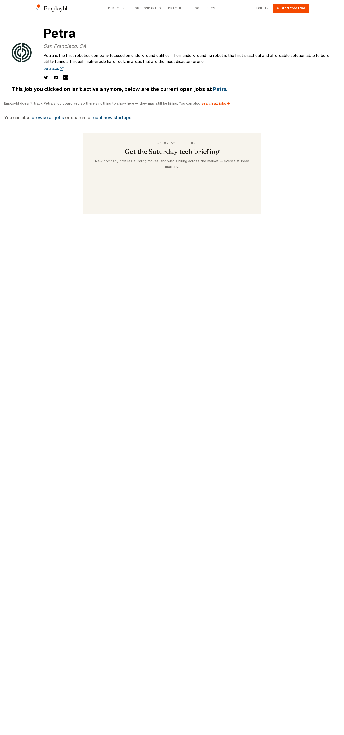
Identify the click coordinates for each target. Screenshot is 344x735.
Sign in (261, 8)
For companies (147, 8)
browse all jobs (48, 117)
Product (113, 8)
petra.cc (51, 68)
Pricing (176, 8)
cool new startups (112, 117)
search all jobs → (215, 103)
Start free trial (293, 8)
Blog (195, 8)
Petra (220, 89)
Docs (211, 8)
